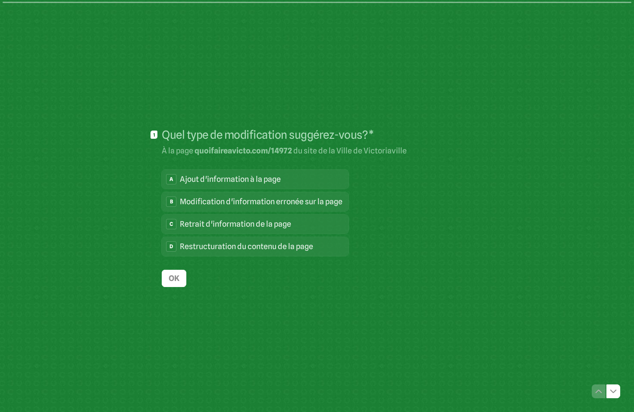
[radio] (255, 179)
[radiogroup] (255, 213)
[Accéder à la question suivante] (613, 391)
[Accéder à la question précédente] (599, 391)
